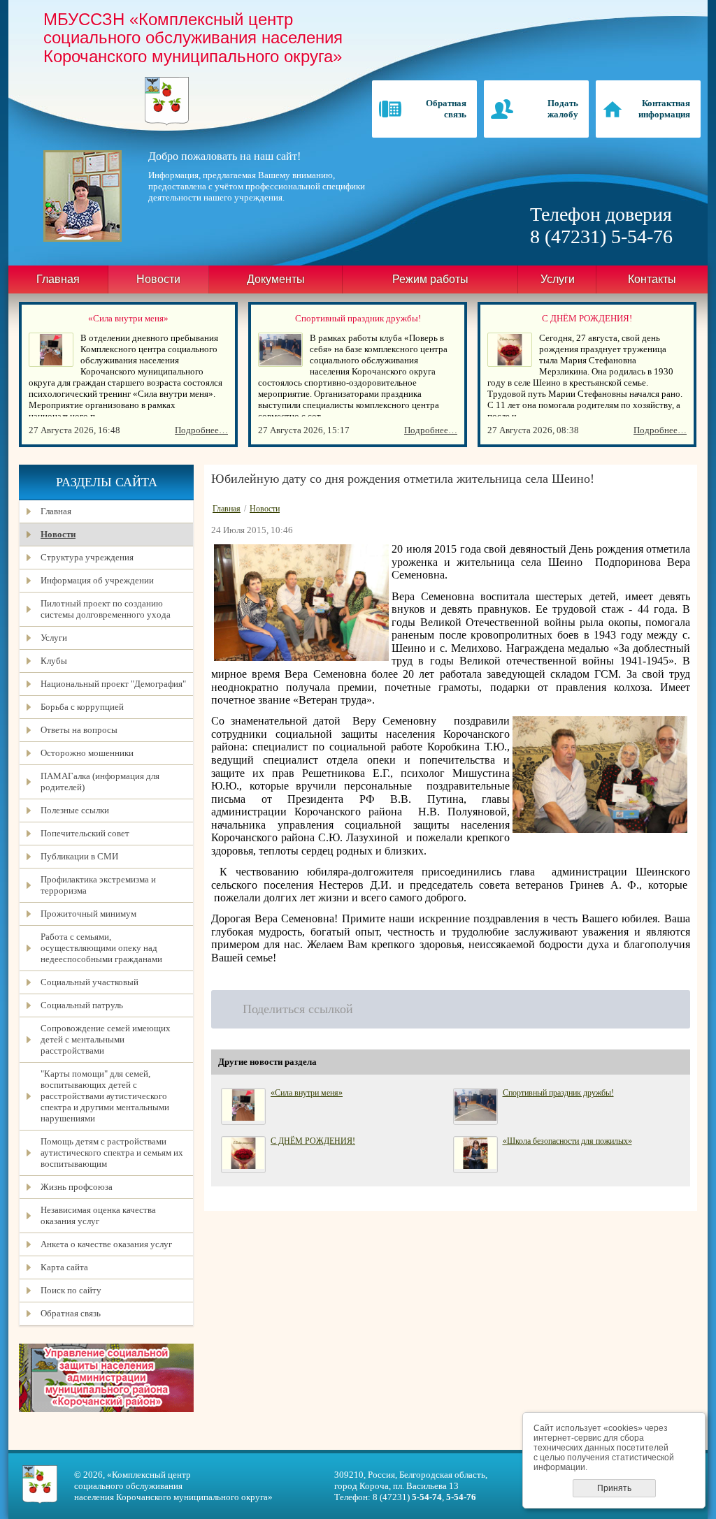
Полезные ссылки (75, 810)
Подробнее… (201, 430)
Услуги (557, 279)
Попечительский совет (85, 833)
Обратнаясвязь (446, 108)
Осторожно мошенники (87, 753)
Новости (58, 534)
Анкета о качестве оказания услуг (106, 1244)
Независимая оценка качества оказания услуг (98, 1215)
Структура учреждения (87, 557)
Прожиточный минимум (88, 913)
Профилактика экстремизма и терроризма (98, 885)
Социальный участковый (89, 982)
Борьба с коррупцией (82, 707)
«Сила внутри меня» (128, 318)
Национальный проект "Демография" (113, 683)
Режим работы (430, 279)
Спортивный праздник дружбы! (358, 318)
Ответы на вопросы (79, 730)
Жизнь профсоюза (77, 1187)
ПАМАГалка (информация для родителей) (100, 781)
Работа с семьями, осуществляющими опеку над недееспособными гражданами (101, 947)
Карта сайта (64, 1267)
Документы (276, 279)
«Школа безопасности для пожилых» (567, 1141)
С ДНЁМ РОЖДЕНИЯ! (587, 318)
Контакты (652, 279)
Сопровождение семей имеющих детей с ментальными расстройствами (106, 1039)
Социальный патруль (82, 1005)
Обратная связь (71, 1313)
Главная (58, 279)
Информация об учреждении (97, 580)
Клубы (54, 660)
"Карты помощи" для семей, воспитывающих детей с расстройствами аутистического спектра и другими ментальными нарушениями (105, 1096)
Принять (614, 1488)
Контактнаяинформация (664, 108)
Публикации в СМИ (79, 856)
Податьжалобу (562, 108)
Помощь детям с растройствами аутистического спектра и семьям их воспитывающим (112, 1152)
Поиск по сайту (71, 1290)
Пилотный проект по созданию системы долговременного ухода (106, 609)
